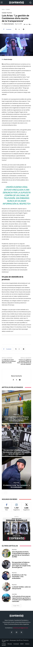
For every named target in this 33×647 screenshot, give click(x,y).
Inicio (3, 9)
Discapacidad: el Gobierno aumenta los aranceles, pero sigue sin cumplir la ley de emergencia (16, 452)
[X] (16, 379)
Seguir (17, 503)
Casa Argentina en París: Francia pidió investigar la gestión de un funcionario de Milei (16, 419)
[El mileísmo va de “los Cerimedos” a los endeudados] (16, 473)
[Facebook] (13, 379)
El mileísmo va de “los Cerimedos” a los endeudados (16, 486)
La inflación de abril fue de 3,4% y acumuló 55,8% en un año (9, 361)
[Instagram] (16, 632)
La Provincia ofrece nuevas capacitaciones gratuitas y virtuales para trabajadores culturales (21, 599)
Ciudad (8, 9)
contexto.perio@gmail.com (20, 628)
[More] (23, 29)
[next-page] (6, 493)
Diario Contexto (9, 24)
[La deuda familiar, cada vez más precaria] (6, 586)
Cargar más (16, 605)
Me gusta (6, 503)
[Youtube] (19, 379)
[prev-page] (3, 493)
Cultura (14, 594)
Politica (9, 12)
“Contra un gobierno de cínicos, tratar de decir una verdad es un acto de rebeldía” (24, 362)
